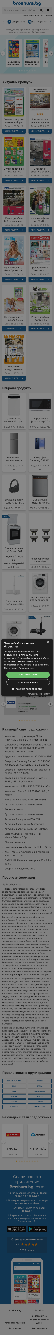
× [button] (48, 642)
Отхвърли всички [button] (28, 682)
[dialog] (27, 667)
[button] (27, 689)
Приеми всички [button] (28, 674)
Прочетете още (26, 668)
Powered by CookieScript (39, 694)
